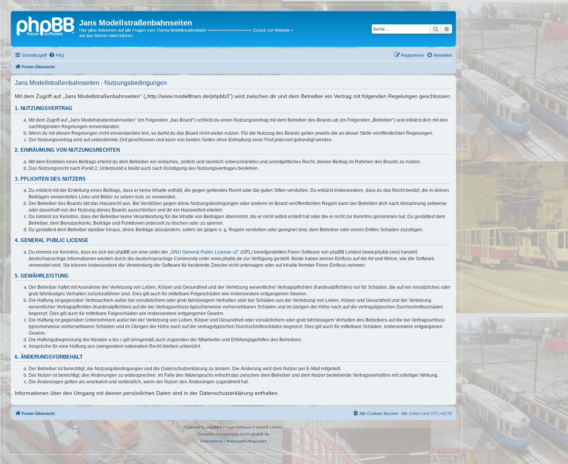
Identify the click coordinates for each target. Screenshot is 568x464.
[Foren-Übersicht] (46, 25)
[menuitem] (56, 55)
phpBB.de (260, 434)
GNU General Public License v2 (204, 252)
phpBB (213, 427)
